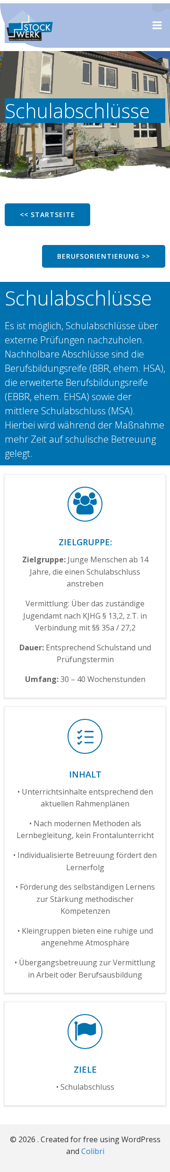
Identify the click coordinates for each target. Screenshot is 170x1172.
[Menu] (157, 25)
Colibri (92, 1151)
